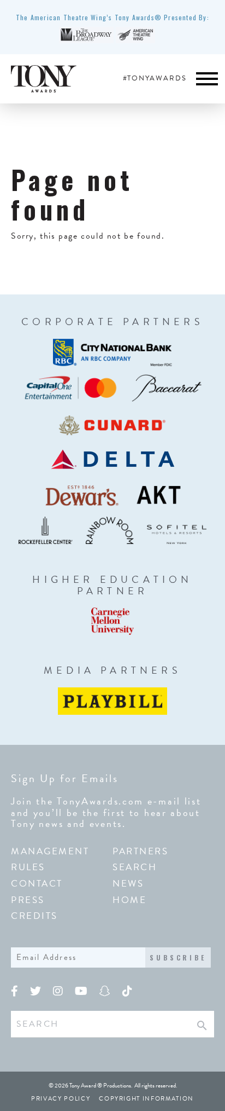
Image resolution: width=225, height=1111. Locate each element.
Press (28, 900)
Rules (28, 867)
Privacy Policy (60, 1098)
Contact (37, 883)
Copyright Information (146, 1098)
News (128, 883)
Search (134, 867)
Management (50, 851)
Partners (140, 851)
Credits (34, 916)
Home (129, 900)
